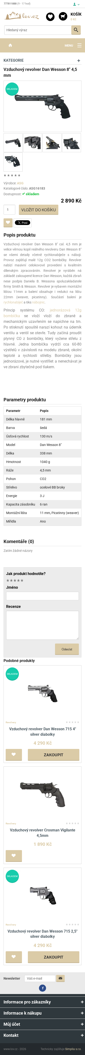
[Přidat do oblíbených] (8, 222)
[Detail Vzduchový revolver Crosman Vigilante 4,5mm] (43, 794)
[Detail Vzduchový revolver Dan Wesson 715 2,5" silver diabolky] (43, 895)
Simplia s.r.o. (73, 1049)
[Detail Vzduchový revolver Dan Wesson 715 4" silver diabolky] (43, 693)
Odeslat (67, 649)
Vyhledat (76, 30)
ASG (20, 183)
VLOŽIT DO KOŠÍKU (38, 209)
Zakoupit (53, 754)
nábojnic (38, 302)
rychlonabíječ (13, 302)
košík (76, 16)
